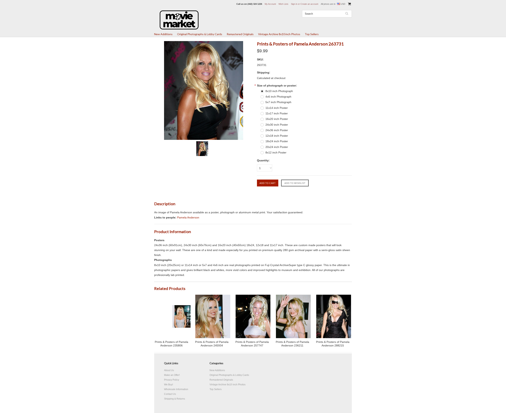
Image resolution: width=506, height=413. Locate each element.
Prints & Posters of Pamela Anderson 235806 (171, 343)
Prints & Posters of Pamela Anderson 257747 (252, 343)
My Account (270, 4)
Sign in (294, 4)
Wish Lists (283, 4)
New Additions (163, 34)
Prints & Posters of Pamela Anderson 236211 (292, 343)
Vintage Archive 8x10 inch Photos (279, 34)
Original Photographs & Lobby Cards (199, 34)
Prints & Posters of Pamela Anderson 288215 (332, 343)
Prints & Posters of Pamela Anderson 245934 (211, 343)
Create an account (309, 4)
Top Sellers (312, 34)
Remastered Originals (240, 34)
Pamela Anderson (188, 217)
